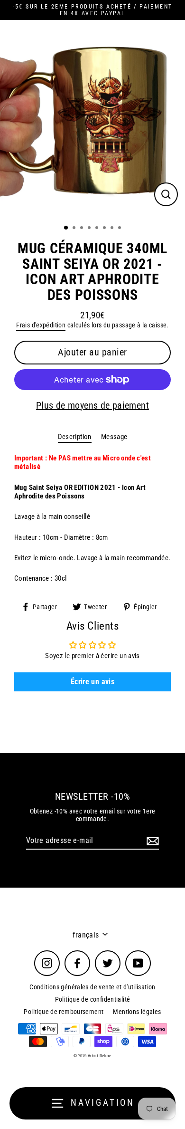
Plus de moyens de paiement (92, 405)
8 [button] (120, 228)
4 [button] (90, 228)
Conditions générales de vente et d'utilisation (92, 987)
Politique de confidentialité (92, 999)
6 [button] (105, 228)
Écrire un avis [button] (92, 681)
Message (114, 436)
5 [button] (97, 228)
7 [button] (113, 228)
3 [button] (82, 228)
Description (75, 436)
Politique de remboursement (63, 1011)
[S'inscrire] (151, 841)
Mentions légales (137, 1011)
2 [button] (75, 228)
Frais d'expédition (40, 325)
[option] (92, 119)
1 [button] (66, 228)
